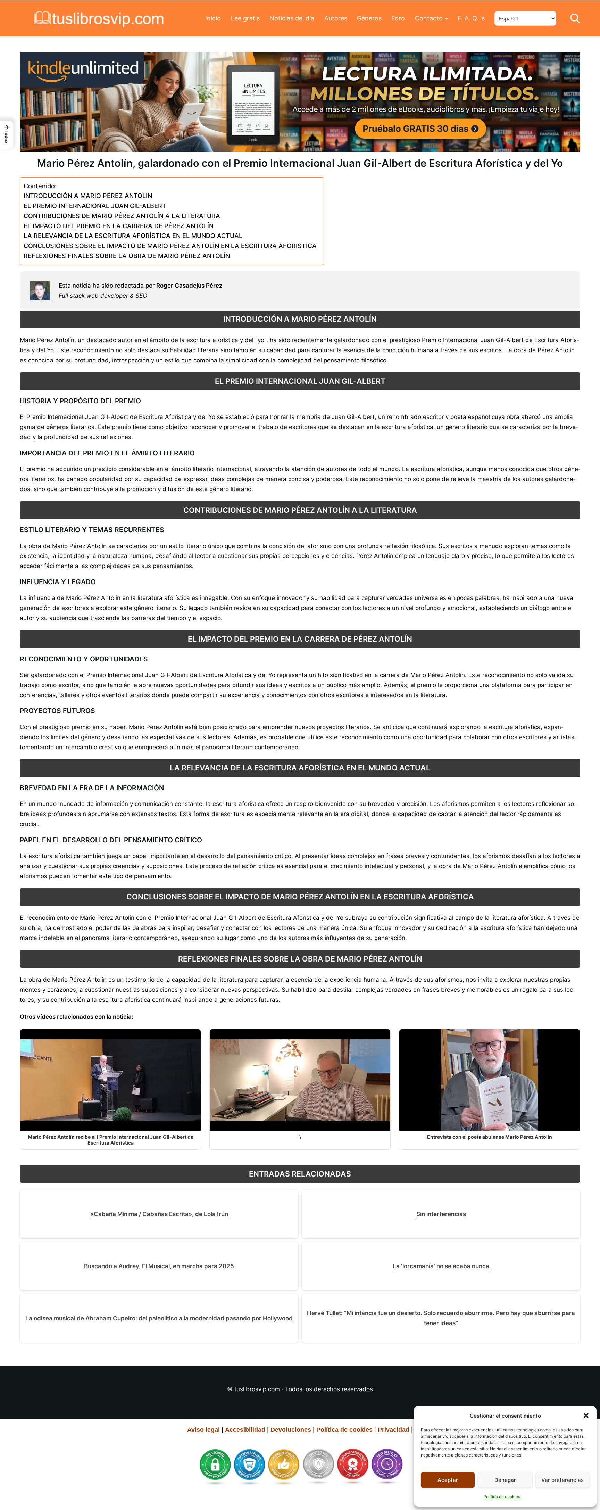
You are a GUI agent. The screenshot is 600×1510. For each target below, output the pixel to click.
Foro (398, 18)
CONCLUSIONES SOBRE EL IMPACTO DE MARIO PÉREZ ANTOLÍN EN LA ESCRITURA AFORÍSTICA (170, 245)
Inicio (213, 18)
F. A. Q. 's (471, 18)
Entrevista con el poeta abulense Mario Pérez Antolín (489, 1137)
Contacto (429, 18)
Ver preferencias (562, 1480)
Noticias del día (291, 18)
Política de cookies (501, 1496)
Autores (335, 18)
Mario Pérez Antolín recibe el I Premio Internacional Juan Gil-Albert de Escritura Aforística (110, 1140)
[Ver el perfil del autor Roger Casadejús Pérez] (40, 290)
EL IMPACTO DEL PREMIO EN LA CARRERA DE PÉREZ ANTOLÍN (119, 226)
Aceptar (448, 1480)
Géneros (369, 18)
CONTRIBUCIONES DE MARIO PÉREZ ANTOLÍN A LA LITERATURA (122, 216)
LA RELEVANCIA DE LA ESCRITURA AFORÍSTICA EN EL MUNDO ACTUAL (133, 235)
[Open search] (575, 18)
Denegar (505, 1480)
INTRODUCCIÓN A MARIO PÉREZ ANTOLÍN (88, 195)
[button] (586, 1415)
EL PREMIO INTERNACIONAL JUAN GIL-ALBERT (95, 205)
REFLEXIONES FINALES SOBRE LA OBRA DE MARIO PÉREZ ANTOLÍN (127, 255)
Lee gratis (245, 18)
